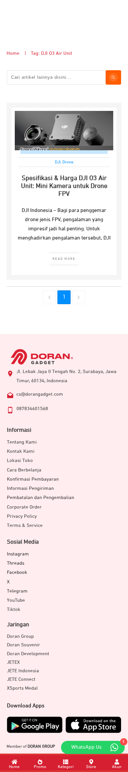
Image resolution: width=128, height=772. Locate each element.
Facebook (17, 572)
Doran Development (28, 653)
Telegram (17, 591)
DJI (57, 162)
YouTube (16, 600)
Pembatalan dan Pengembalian (40, 497)
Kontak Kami (20, 451)
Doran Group (20, 636)
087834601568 (32, 408)
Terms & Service (25, 525)
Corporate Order (24, 507)
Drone (68, 162)
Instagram (18, 554)
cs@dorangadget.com (39, 394)
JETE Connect (21, 679)
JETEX (13, 662)
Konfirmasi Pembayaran (33, 479)
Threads (15, 563)
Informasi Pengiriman (30, 488)
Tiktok (13, 609)
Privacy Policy (22, 516)
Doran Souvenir (23, 644)
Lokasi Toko (20, 460)
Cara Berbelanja (24, 470)
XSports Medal (22, 688)
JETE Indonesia (23, 670)
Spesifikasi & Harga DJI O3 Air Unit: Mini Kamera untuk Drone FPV (64, 186)
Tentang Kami (22, 442)
